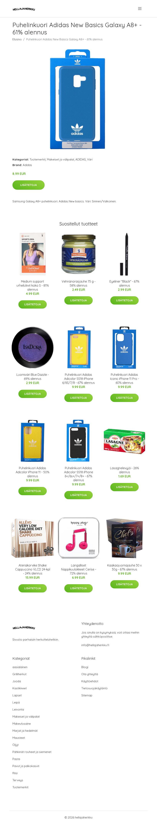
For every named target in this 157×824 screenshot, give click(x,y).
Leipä (16, 702)
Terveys (17, 780)
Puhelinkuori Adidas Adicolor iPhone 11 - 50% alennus (32, 472)
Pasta (16, 759)
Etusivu (17, 39)
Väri (89, 159)
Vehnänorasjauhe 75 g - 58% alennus (79, 283)
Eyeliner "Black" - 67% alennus (124, 283)
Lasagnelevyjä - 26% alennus (124, 470)
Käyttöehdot (89, 681)
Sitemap (86, 695)
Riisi (15, 773)
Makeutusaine (21, 723)
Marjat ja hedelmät (25, 730)
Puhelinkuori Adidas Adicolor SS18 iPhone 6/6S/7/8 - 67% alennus (78, 379)
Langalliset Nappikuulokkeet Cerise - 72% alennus (78, 569)
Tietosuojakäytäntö (94, 688)
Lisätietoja (28, 185)
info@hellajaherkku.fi (95, 645)
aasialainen (19, 667)
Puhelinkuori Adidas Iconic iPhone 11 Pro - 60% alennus (124, 379)
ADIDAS (80, 159)
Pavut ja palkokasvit (25, 766)
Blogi (84, 667)
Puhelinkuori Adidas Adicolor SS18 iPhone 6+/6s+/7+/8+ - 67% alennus (78, 474)
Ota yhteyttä (89, 674)
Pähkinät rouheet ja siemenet (31, 752)
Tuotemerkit (38, 159)
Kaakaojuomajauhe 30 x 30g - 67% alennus (124, 567)
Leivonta (18, 709)
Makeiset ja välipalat (60, 159)
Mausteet (18, 738)
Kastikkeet (19, 688)
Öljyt (15, 745)
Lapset (17, 695)
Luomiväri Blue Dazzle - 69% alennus (32, 377)
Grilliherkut (19, 674)
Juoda (16, 681)
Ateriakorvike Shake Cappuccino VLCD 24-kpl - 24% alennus (32, 569)
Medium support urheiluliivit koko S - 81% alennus (32, 285)
